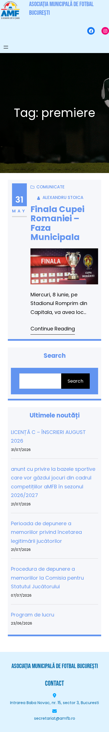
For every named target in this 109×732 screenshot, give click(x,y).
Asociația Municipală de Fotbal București (54, 666)
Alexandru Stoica (62, 197)
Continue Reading (52, 328)
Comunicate (50, 187)
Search (75, 381)
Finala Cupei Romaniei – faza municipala (57, 223)
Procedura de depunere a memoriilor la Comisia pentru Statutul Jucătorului (47, 577)
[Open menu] (6, 47)
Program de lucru (32, 614)
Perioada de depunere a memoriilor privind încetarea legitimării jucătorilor (46, 532)
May (19, 211)
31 (19, 200)
